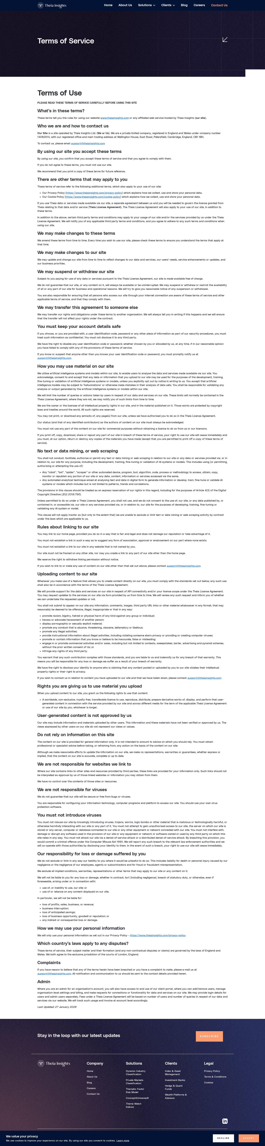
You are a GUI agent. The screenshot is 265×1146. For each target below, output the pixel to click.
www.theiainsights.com (114, 118)
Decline (223, 1138)
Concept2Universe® (137, 1098)
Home (90, 1071)
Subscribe (209, 1036)
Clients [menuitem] (166, 5)
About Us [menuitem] (125, 5)
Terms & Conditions (215, 1077)
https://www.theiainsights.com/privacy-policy (94, 193)
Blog (89, 1082)
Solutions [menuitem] (145, 5)
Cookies (208, 1082)
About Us (92, 1077)
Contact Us (93, 1094)
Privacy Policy (212, 1071)
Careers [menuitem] (199, 5)
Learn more (123, 1140)
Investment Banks (175, 1080)
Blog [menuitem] (184, 5)
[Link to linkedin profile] (225, 1122)
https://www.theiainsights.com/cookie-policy (92, 197)
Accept (249, 1138)
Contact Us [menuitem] (219, 5)
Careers (91, 1088)
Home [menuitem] (108, 5)
